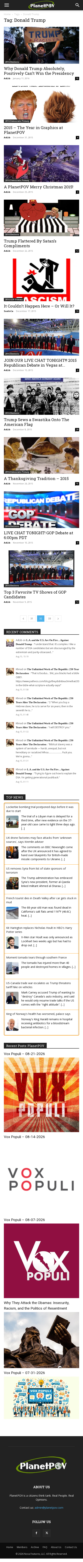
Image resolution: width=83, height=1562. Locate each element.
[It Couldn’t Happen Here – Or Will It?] (41, 280)
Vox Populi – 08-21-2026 (24, 1053)
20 (77, 429)
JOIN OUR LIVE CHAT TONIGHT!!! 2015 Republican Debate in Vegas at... (40, 363)
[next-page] (58, 618)
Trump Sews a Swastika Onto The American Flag (36, 422)
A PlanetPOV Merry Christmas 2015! (38, 187)
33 (49, 618)
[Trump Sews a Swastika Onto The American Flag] (41, 396)
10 (77, 311)
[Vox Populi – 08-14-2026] (41, 1213)
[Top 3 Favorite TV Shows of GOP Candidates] (41, 568)
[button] (6, 5)
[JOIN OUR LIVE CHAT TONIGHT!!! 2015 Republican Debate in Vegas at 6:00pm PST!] (41, 337)
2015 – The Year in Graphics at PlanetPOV (33, 130)
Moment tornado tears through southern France (36, 957)
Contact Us (71, 1546)
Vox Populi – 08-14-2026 (24, 1136)
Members (22, 1546)
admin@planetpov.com (49, 1507)
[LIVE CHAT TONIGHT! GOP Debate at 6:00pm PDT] (41, 509)
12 (77, 251)
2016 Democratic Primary (17, 121)
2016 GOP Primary (14, 299)
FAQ (45, 1546)
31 (31, 618)
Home (7, 14)
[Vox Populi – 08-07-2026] (41, 1296)
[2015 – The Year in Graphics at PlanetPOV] (41, 104)
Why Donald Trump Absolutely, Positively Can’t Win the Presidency (39, 71)
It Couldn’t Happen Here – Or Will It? (39, 306)
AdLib (7, 78)
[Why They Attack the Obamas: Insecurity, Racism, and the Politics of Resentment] (41, 1366)
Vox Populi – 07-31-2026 (24, 1372)
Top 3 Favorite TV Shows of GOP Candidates (35, 594)
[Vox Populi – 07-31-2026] (41, 1417)
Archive (35, 1546)
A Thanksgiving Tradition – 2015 (36, 478)
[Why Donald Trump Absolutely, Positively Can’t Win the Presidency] (41, 45)
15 (77, 78)
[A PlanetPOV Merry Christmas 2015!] (41, 163)
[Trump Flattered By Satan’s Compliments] (41, 218)
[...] (23, 828)
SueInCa (8, 311)
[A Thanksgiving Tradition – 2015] (41, 455)
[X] (47, 1532)
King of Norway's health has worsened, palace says (38, 1014)
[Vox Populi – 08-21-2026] (41, 1130)
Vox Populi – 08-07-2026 (24, 1219)
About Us (56, 1546)
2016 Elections (12, 62)
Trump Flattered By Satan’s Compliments (30, 243)
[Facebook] (36, 1532)
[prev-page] (23, 618)
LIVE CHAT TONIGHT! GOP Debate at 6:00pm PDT (38, 535)
